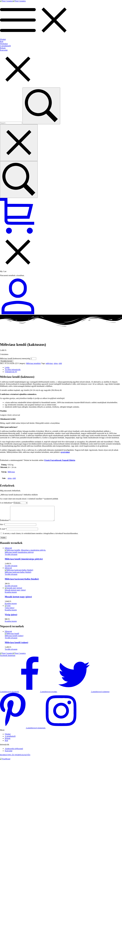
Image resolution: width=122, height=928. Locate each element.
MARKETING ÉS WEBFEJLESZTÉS (15, 755)
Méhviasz (11, 472)
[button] (11, 592)
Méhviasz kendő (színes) (16, 642)
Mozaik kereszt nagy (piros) (18, 596)
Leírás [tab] (7, 367)
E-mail (3, 529)
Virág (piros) (11, 614)
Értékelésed (5, 520)
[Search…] (19, 179)
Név (2, 524)
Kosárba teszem (6, 361)
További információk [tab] (12, 370)
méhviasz (49, 363)
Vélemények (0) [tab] (11, 372)
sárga (56, 363)
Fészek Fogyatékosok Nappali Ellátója (59, 460)
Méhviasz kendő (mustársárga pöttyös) (24, 559)
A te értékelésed (6, 503)
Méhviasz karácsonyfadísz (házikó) (22, 579)
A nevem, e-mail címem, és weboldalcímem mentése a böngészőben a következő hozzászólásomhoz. (40, 533)
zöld (60, 363)
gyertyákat (65, 452)
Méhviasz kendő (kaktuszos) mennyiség (15, 358)
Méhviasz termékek (33, 363)
